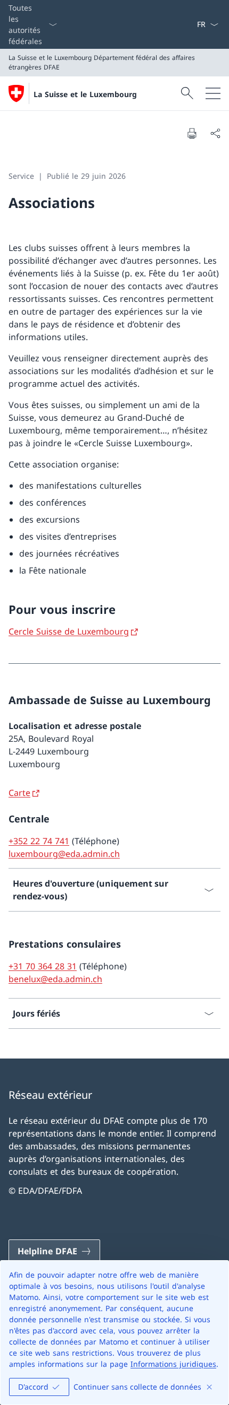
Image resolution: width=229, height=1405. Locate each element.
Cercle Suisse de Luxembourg (69, 631)
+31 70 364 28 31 (43, 966)
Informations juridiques (173, 1364)
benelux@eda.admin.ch (55, 979)
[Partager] (215, 133)
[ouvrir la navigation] (213, 93)
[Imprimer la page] (191, 133)
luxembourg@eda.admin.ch (64, 854)
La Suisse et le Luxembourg (85, 94)
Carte (19, 793)
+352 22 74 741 (39, 841)
